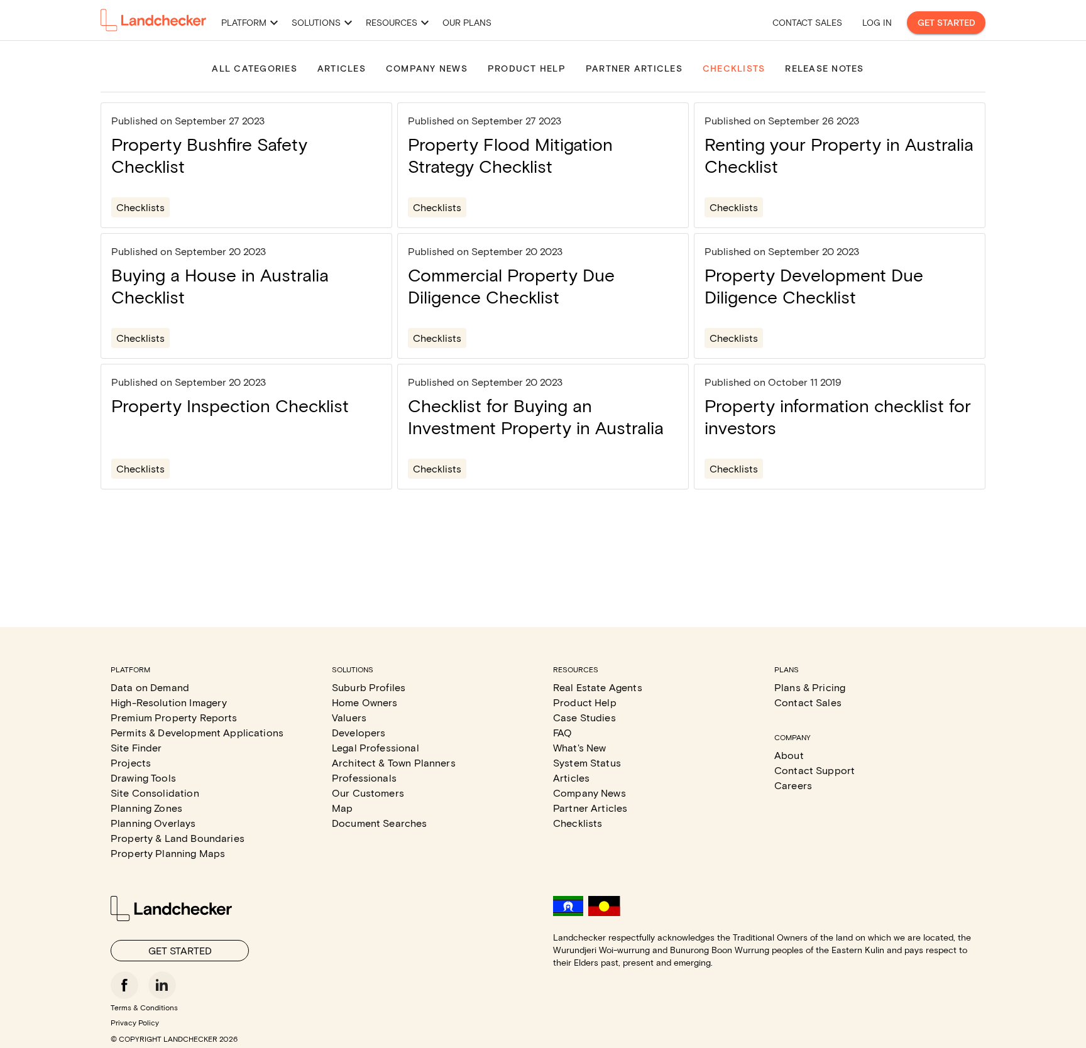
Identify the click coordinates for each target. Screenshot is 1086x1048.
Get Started (946, 22)
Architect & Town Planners (394, 762)
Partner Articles (590, 808)
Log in (877, 22)
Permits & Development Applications (197, 732)
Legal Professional (375, 747)
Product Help (585, 702)
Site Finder (136, 747)
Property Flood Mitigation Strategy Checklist (510, 155)
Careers (793, 785)
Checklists (140, 207)
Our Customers (368, 793)
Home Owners (365, 702)
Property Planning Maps (168, 853)
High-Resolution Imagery (169, 702)
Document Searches (379, 823)
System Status (587, 762)
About (789, 755)
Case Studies (584, 717)
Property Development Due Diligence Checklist (814, 285)
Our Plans (466, 22)
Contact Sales (807, 22)
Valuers (349, 717)
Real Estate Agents (597, 687)
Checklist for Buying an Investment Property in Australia (536, 416)
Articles (571, 777)
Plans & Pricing (809, 687)
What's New (579, 747)
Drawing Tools (143, 777)
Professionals (364, 777)
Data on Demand (150, 687)
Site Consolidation (155, 793)
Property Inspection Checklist (230, 405)
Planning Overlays (153, 823)
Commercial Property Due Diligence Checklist (511, 285)
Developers (359, 732)
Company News (589, 793)
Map (342, 808)
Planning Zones (146, 808)
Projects (131, 762)
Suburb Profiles (368, 687)
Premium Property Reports (174, 717)
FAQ (562, 732)
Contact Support (814, 770)
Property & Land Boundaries (177, 838)
